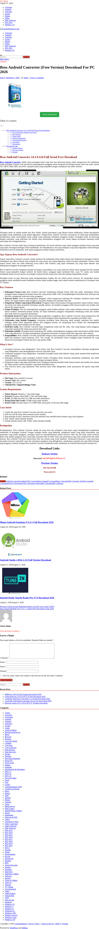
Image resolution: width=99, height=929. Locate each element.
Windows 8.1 (10, 911)
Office (7, 18)
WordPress (14, 928)
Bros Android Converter (47, 481)
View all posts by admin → (10, 631)
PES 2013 (9, 830)
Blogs (7, 735)
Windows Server (11, 915)
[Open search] (1, 55)
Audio (7, 728)
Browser (8, 737)
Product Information (19, 138)
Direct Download (49, 114)
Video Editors (10, 893)
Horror (7, 793)
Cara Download (11, 741)
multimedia (9, 815)
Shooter (8, 867)
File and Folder (10, 778)
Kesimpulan (16, 144)
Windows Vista (10, 917)
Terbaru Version (17, 148)
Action (7, 713)
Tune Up (8, 883)
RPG (7, 863)
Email (3, 667)
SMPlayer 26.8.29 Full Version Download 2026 (23, 694)
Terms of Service (47, 924)
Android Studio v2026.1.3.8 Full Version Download (25, 560)
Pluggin (8, 850)
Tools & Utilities (11, 880)
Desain (7, 754)
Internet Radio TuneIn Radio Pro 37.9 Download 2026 (27, 597)
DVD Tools (9, 763)
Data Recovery (10, 752)
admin (26, 78)
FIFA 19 (8, 776)
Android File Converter (29, 481)
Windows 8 (9, 909)
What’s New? (16, 136)
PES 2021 (9, 23)
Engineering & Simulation (15, 769)
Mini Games (9, 809)
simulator (8, 870)
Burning (8, 739)
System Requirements (19, 140)
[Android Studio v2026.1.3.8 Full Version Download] (15, 555)
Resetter (8, 861)
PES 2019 (9, 843)
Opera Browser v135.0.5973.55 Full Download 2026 (25, 697)
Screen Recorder (11, 865)
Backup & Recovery (13, 732)
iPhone (7, 16)
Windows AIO (10, 913)
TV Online (9, 887)
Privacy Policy (34, 924)
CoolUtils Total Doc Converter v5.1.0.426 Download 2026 (27, 699)
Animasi (8, 721)
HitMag (25, 928)
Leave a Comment (37, 78)
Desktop (8, 756)
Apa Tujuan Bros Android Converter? (24, 132)
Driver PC (9, 761)
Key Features (16, 134)
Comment (4, 658)
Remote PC (9, 859)
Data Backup (10, 750)
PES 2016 (9, 837)
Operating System (11, 822)
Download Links (12, 146)
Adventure (9, 717)
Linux (7, 804)
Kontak (65, 924)
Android (8, 9)
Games (7, 14)
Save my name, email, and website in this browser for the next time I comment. (33, 676)
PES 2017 (9, 839)
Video (7, 891)
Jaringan (8, 802)
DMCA (58, 924)
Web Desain (9, 900)
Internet (8, 798)
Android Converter (13, 481)
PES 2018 (9, 841)
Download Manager (12, 758)
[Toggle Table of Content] (2, 126)
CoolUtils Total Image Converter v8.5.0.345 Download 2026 (28, 701)
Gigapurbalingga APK (13, 787)
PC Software (58, 483)
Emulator (8, 767)
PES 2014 (9, 833)
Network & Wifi (11, 817)
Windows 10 (9, 25)
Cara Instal (15, 142)
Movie (7, 813)
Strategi (8, 878)
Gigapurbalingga (20, 924)
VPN (7, 898)
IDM (7, 795)
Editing (7, 765)
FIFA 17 (8, 772)
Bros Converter (62, 481)
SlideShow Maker (12, 874)
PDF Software (10, 20)
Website (3, 671)
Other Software (11, 826)
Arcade (7, 726)
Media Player (10, 806)
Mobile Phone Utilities (13, 811)
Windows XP (10, 920)
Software (8, 876)
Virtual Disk (9, 896)
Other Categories (11, 824)
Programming (10, 854)
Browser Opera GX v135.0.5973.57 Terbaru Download (26, 703)
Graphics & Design (12, 789)
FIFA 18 (8, 774)
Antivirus (8, 12)
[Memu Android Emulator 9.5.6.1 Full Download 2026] (15, 518)
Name (3, 662)
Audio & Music (11, 730)
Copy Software (10, 748)
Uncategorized (10, 889)
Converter (8, 745)
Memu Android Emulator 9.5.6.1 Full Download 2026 (27, 522)
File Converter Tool (75, 481)
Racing (7, 856)
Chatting (8, 743)
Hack (7, 791)
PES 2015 (9, 835)
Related (15, 152)
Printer (7, 852)
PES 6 (7, 848)
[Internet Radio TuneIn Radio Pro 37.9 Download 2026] (15, 593)
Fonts (7, 780)
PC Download (47, 483)
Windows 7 (9, 907)
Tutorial (8, 885)
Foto (6, 782)
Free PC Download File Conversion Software (25, 483)
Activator (8, 7)
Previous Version (17, 150)
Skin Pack (9, 872)
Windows (8, 902)
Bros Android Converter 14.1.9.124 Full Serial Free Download (28, 130)
